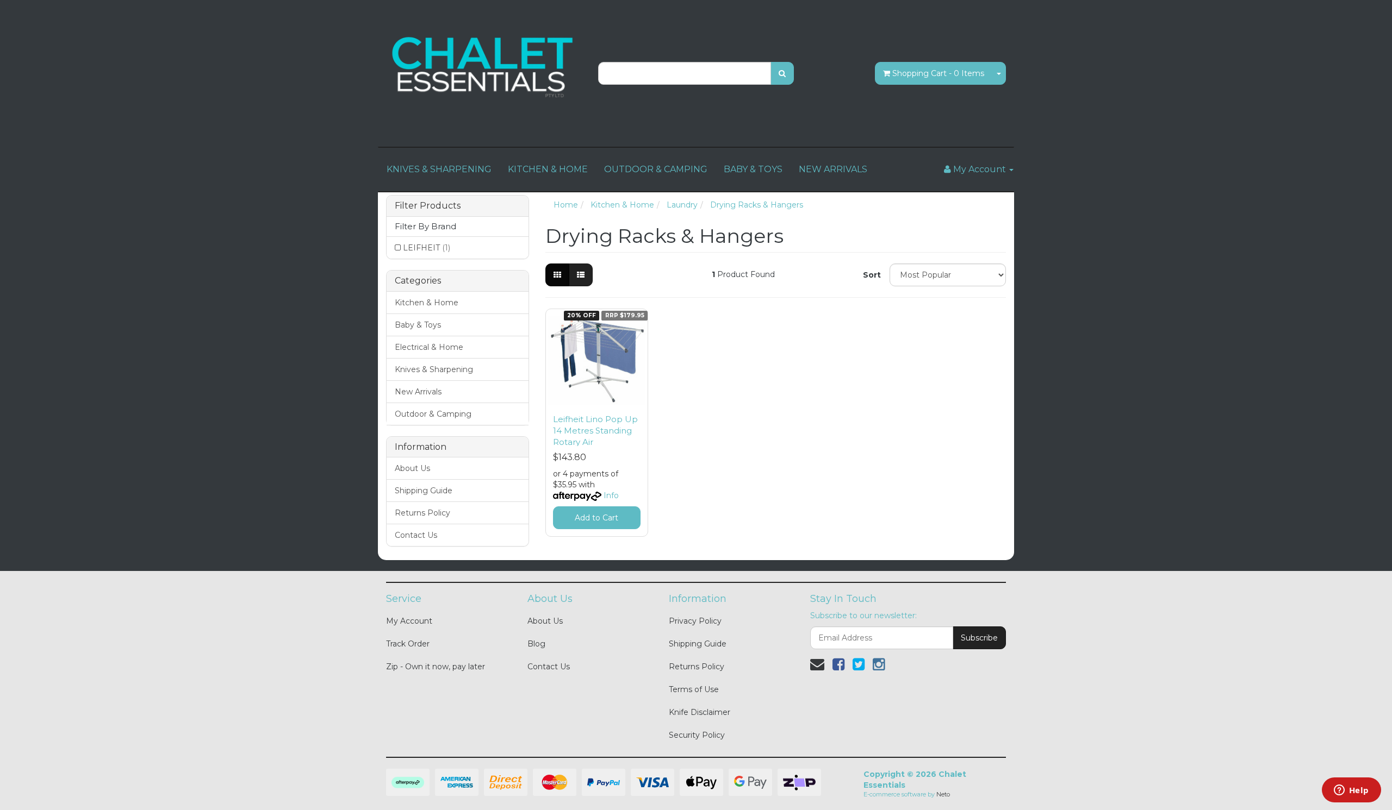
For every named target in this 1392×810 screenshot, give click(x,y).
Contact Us (416, 535)
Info (611, 495)
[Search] (782, 73)
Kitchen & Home (426, 302)
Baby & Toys (418, 325)
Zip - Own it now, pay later (435, 666)
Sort (872, 275)
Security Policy (697, 735)
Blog (536, 644)
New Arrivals (418, 392)
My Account (409, 621)
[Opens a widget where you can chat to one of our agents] (1351, 791)
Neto (943, 794)
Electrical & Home (429, 347)
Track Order (408, 644)
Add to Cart (596, 518)
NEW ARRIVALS (833, 169)
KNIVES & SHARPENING (439, 169)
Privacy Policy (695, 621)
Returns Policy (422, 513)
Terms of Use (694, 689)
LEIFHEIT (426, 248)
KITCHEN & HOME (548, 169)
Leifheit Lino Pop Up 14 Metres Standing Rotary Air (595, 430)
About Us (412, 468)
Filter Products (428, 206)
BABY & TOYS (753, 169)
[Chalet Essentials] (484, 67)
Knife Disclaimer (699, 712)
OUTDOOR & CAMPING (655, 169)
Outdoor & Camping (433, 414)
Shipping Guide (423, 490)
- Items (938, 73)
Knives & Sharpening (434, 369)
